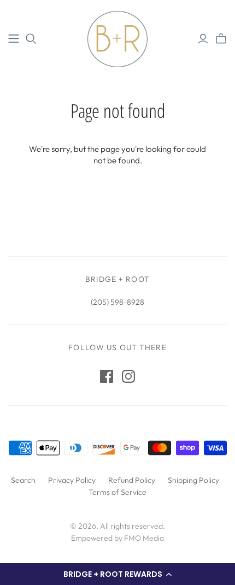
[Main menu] (13, 38)
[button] (117, 574)
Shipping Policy (193, 480)
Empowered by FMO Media (117, 538)
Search (23, 480)
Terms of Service (117, 492)
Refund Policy (131, 480)
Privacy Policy (72, 480)
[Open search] (31, 38)
